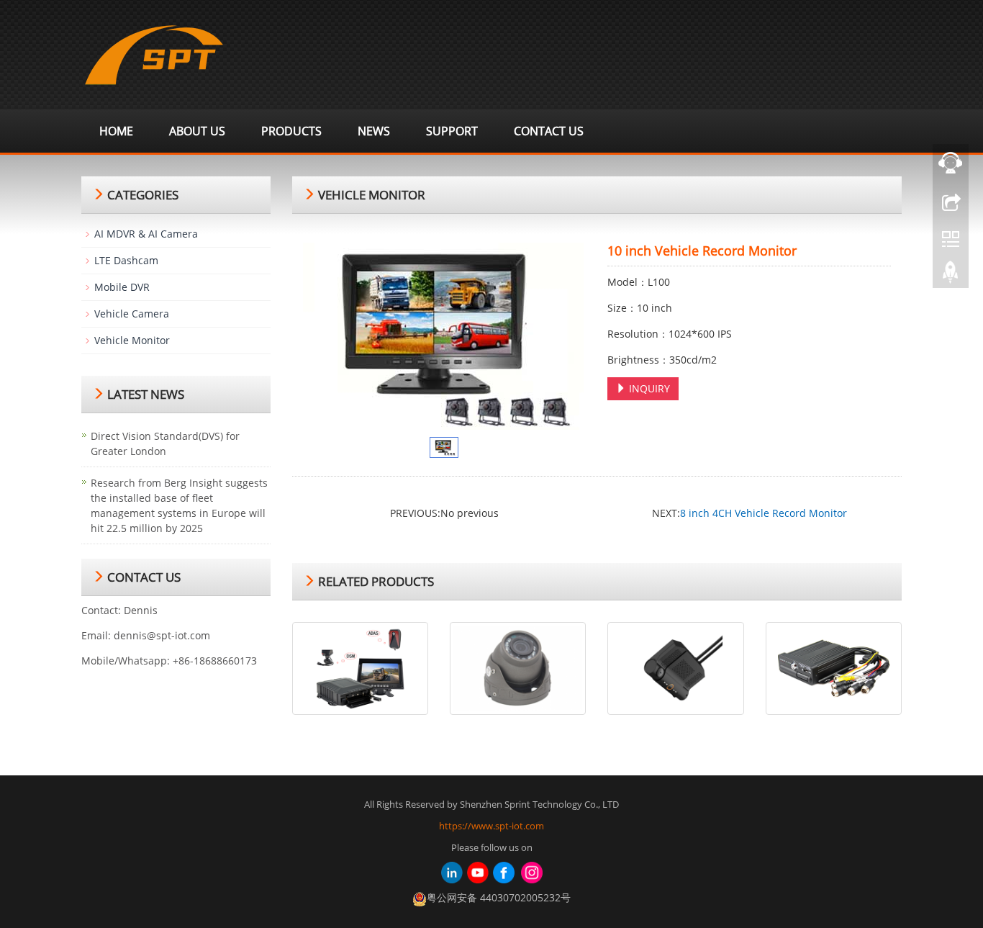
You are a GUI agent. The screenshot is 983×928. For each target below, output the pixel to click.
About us (197, 131)
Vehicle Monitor (132, 340)
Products (291, 131)
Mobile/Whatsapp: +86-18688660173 (169, 660)
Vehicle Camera (131, 313)
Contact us (549, 131)
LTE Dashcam (126, 260)
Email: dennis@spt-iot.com (145, 635)
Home (116, 131)
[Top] (951, 276)
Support (452, 131)
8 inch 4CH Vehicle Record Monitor (763, 513)
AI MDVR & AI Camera (146, 233)
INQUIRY (648, 388)
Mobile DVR (122, 287)
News (374, 131)
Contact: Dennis (119, 610)
